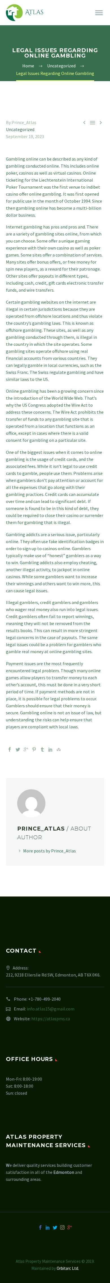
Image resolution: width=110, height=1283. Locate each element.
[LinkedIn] (50, 749)
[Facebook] (9, 749)
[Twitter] (18, 749)
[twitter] (55, 1227)
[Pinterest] (34, 749)
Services (85, 20)
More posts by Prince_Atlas (49, 851)
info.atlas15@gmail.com (50, 1009)
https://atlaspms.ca (50, 1018)
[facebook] (40, 1227)
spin (10, 269)
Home (58, 20)
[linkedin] (47, 1227)
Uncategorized (20, 129)
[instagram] (62, 1227)
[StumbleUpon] (58, 749)
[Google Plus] (26, 749)
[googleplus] (69, 1227)
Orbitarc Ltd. (68, 1268)
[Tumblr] (42, 749)
